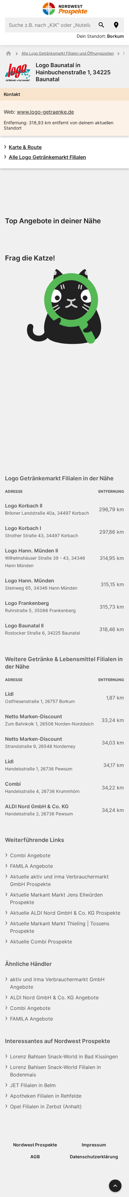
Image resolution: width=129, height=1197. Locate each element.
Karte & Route (25, 147)
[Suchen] (101, 24)
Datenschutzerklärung (94, 1156)
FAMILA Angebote (31, 866)
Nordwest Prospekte (35, 1144)
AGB (35, 1156)
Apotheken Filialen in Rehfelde (45, 1096)
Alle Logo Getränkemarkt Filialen (47, 157)
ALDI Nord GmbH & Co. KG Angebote (54, 997)
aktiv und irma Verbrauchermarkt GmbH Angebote (57, 983)
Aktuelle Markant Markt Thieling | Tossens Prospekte (59, 927)
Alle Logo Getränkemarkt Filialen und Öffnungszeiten (68, 53)
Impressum (94, 1144)
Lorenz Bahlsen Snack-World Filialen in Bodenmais (55, 1071)
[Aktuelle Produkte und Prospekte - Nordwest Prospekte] (8, 53)
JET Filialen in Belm (33, 1085)
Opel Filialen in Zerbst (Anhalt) (46, 1106)
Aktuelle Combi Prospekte (41, 941)
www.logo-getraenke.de (45, 112)
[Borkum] (116, 24)
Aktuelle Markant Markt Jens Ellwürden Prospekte (56, 898)
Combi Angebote (30, 855)
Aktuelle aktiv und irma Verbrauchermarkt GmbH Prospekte (59, 880)
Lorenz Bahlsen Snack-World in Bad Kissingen (64, 1056)
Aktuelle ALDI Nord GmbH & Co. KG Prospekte (65, 913)
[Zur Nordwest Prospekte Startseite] (64, 8)
